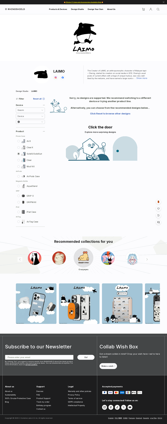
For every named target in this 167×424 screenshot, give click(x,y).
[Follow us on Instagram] (104, 407)
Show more (141, 78)
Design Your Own (95, 9)
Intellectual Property (76, 405)
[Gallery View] (158, 201)
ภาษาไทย (153, 418)
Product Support (43, 398)
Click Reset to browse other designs (110, 113)
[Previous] (19, 259)
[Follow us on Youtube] (130, 407)
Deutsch (139, 418)
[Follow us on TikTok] (117, 407)
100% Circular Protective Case (18, 398)
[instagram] (55, 77)
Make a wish (107, 366)
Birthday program (43, 405)
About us (8, 391)
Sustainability (10, 395)
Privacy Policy (74, 395)
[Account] (150, 9)
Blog (7, 402)
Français (132, 418)
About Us (111, 9)
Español (146, 418)
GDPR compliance (75, 402)
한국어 (160, 418)
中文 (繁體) (118, 418)
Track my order (42, 402)
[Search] (158, 9)
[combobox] (30, 110)
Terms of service (75, 398)
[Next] (147, 259)
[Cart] (143, 9)
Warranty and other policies (79, 391)
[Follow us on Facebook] (110, 407)
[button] (30, 122)
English (111, 418)
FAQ (38, 395)
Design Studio (77, 9)
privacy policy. (32, 365)
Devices (39, 391)
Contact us (40, 409)
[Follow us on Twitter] (123, 407)
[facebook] (62, 77)
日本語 (125, 418)
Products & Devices (58, 9)
